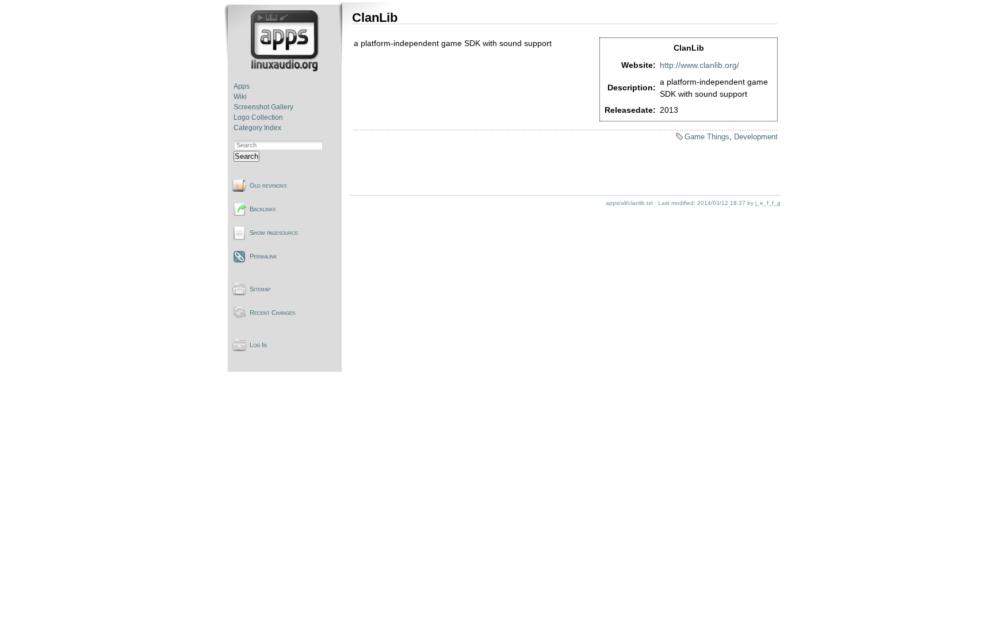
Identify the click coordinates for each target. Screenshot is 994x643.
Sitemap (260, 289)
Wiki (240, 97)
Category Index (257, 128)
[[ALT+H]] (285, 69)
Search (246, 156)
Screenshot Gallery (263, 107)
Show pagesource (274, 232)
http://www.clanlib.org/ (699, 65)
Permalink (263, 256)
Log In (258, 344)
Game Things (707, 136)
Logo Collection (258, 117)
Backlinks (263, 209)
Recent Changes (272, 312)
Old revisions (268, 185)
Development (756, 136)
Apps (242, 86)
